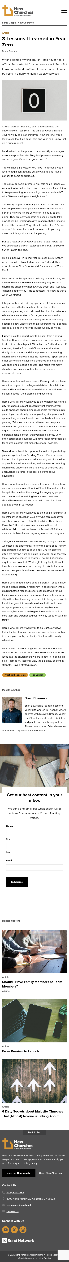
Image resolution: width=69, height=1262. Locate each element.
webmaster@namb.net (19, 1205)
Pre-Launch (37, 675)
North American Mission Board (29, 1254)
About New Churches (50, 1173)
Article (5, 33)
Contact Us (13, 1211)
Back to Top (34, 1132)
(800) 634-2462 (15, 1192)
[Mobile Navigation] (63, 10)
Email (9, 860)
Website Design (25, 1258)
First (8, 839)
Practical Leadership (15, 675)
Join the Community (18, 1173)
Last (8, 852)
